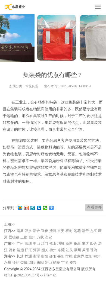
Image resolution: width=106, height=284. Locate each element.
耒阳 (40, 262)
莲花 (77, 231)
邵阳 (52, 256)
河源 (36, 250)
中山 (36, 243)
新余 (36, 231)
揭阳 (85, 250)
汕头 (69, 250)
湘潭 (36, 256)
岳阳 (60, 256)
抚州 (52, 231)
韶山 (48, 262)
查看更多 (94, 207)
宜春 (44, 231)
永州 (7, 262)
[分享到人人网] (39, 208)
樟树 (69, 231)
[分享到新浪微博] (26, 208)
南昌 (20, 231)
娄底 (23, 262)
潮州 (77, 250)
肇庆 (85, 243)
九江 (93, 231)
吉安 (60, 231)
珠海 (93, 250)
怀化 (15, 262)
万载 (40, 237)
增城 (60, 243)
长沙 (20, 256)
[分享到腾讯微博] (32, 208)
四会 (93, 243)
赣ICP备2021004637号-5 (24, 275)
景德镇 (14, 237)
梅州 (53, 250)
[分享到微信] (45, 208)
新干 (85, 231)
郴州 (97, 256)
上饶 (23, 237)
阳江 (28, 250)
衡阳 (44, 256)
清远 (20, 250)
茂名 (12, 250)
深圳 (28, 243)
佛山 (52, 243)
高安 (48, 237)
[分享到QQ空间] (20, 208)
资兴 (72, 262)
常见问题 (32, 86)
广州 (20, 243)
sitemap (50, 275)
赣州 (32, 237)
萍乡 (28, 231)
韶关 (44, 250)
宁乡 (64, 262)
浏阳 (32, 262)
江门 (44, 243)
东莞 (61, 250)
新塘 (69, 243)
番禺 (77, 243)
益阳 (88, 256)
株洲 (28, 256)
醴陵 (56, 262)
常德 (69, 256)
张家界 (79, 256)
